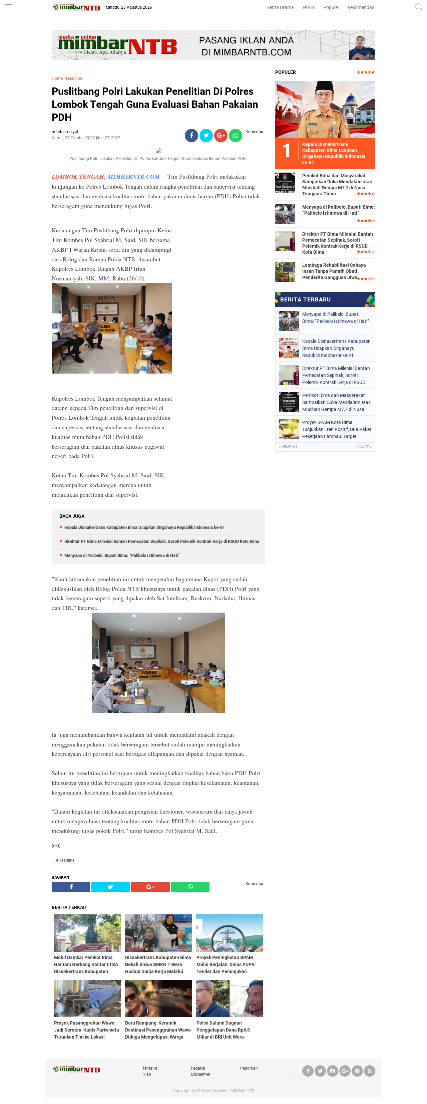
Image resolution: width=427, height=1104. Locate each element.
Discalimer (200, 1074)
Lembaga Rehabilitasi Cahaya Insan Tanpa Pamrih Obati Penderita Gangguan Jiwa (334, 271)
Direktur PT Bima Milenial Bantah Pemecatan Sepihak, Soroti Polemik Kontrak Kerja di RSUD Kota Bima (161, 541)
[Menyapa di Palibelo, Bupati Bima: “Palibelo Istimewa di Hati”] (285, 213)
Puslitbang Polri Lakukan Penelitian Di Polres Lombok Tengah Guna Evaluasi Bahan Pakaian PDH (155, 104)
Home (57, 78)
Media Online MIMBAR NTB (230, 1091)
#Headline (65, 860)
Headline (74, 78)
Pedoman (249, 1068)
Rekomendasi (361, 7)
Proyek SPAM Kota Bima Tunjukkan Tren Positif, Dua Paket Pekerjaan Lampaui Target (336, 429)
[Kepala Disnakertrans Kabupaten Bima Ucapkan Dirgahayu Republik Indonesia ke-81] (325, 109)
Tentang (149, 1068)
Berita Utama (280, 7)
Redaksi (198, 1068)
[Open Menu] (8, 7)
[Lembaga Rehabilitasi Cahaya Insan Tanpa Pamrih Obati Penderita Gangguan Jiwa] (285, 271)
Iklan (146, 1074)
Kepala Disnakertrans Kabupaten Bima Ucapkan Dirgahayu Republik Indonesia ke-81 (144, 527)
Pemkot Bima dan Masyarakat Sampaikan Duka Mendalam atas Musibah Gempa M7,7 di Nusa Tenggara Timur (337, 185)
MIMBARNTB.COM (134, 176)
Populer (331, 7)
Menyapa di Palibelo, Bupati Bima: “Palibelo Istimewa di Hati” (121, 555)
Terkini (308, 7)
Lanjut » (363, 447)
